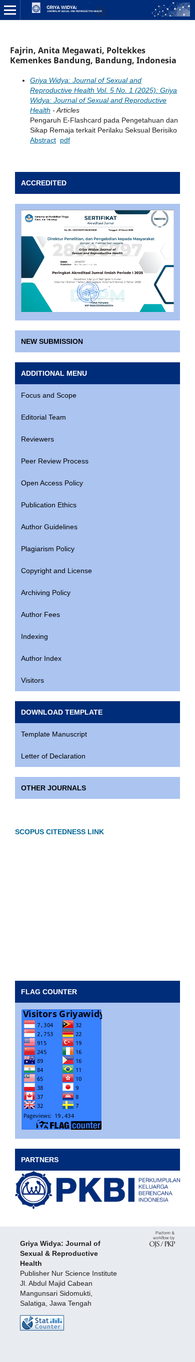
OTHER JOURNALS (53, 788)
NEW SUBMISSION (52, 341)
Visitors (32, 680)
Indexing (34, 636)
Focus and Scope (48, 395)
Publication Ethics (48, 505)
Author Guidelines (49, 527)
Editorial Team (43, 417)
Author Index (41, 658)
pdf (65, 140)
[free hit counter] (42, 1328)
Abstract (43, 140)
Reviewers (37, 439)
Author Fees (40, 614)
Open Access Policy (52, 483)
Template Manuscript (54, 734)
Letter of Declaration (53, 756)
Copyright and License (56, 571)
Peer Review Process (54, 461)
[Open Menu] (10, 10)
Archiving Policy (45, 593)
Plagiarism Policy (47, 549)
